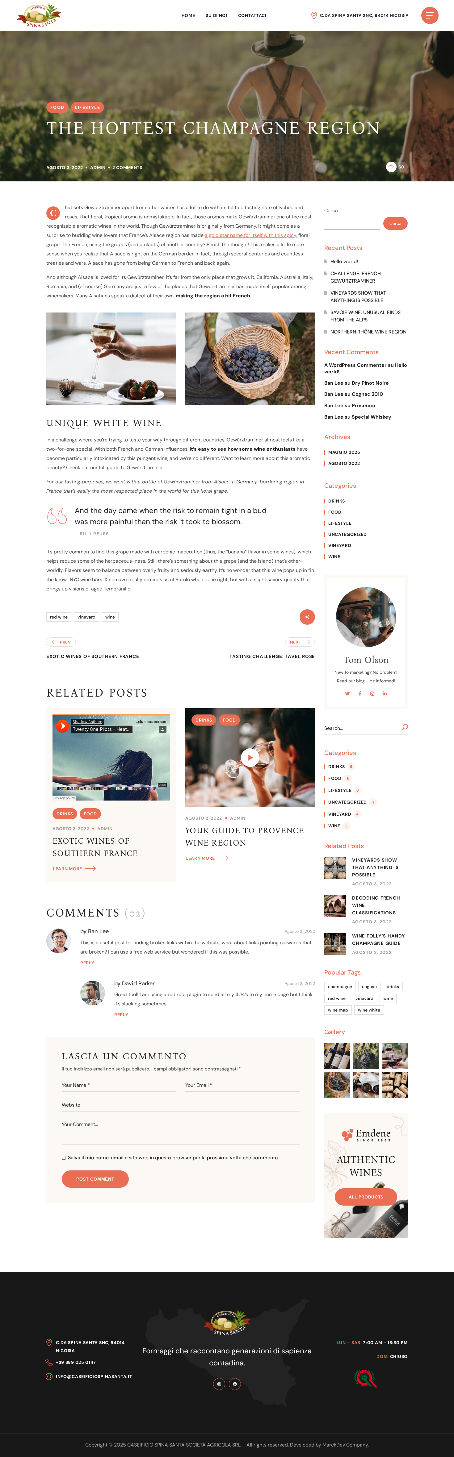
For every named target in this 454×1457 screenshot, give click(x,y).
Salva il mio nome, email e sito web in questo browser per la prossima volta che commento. (173, 1157)
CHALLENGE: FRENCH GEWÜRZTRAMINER (355, 277)
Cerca (331, 210)
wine (110, 617)
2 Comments (127, 167)
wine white (369, 1010)
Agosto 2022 (344, 463)
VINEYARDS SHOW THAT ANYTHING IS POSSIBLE (358, 297)
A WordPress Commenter (355, 365)
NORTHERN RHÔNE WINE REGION (368, 332)
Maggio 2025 (344, 452)
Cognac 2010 (367, 394)
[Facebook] (235, 1384)
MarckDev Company (345, 1445)
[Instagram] (219, 1384)
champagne (340, 986)
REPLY (87, 963)
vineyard (86, 617)
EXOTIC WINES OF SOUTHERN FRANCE (95, 847)
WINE (334, 556)
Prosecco (363, 405)
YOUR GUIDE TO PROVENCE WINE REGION (244, 837)
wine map (338, 1010)
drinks (393, 986)
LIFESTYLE (87, 107)
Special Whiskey (371, 417)
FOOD (57, 107)
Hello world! (344, 261)
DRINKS (65, 814)
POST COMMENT (95, 1179)
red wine (59, 617)
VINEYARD (339, 545)
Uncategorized (347, 534)
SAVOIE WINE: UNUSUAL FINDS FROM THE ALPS (365, 316)
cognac (369, 986)
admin (98, 167)
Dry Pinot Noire (370, 383)
